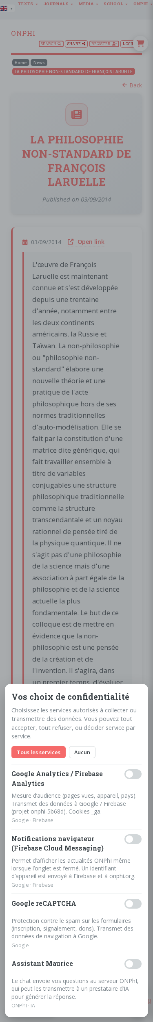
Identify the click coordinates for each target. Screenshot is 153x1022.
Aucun (82, 752)
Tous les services (38, 752)
